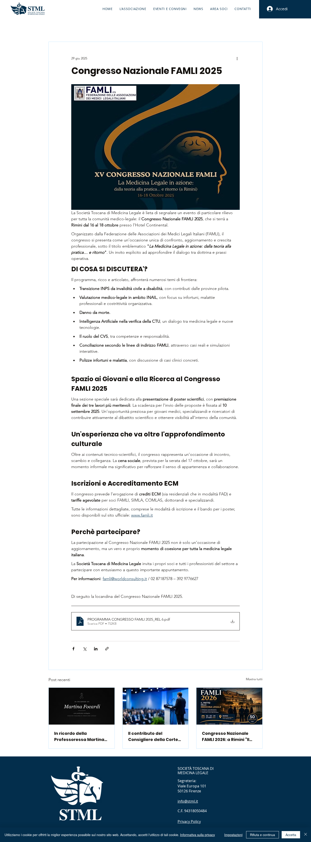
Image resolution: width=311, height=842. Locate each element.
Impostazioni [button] (233, 834)
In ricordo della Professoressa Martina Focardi (79, 736)
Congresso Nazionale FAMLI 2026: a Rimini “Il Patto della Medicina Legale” (225, 736)
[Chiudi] (305, 834)
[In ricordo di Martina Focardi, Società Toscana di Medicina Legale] (82, 706)
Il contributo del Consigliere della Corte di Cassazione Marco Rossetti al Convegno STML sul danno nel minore (153, 736)
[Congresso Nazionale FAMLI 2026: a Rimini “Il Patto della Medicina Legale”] (229, 706)
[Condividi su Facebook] (73, 649)
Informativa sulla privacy (197, 834)
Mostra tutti (254, 679)
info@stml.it (188, 801)
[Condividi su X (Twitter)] (84, 649)
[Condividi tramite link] (107, 649)
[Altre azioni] (237, 58)
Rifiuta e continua (262, 834)
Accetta (291, 834)
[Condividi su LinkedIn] (96, 649)
